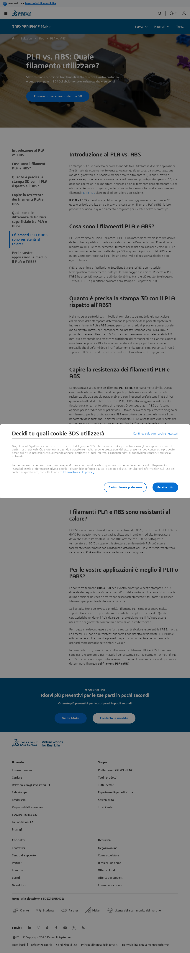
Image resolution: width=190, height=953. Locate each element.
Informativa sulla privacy (78, 472)
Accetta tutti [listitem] (165, 487)
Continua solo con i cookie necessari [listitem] (155, 433)
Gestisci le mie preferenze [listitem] (125, 487)
